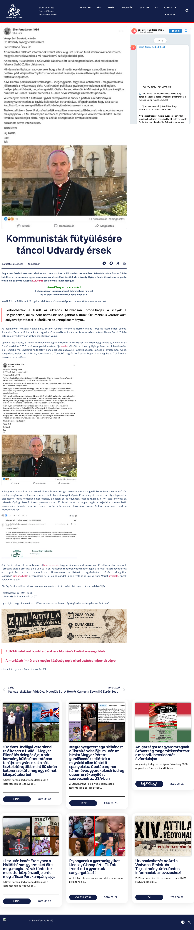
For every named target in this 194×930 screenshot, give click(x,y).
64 (156, 7)
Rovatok (168, 7)
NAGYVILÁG (127, 7)
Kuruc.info (37, 280)
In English (85, 7)
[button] (104, 263)
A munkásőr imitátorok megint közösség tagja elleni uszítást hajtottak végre (60, 661)
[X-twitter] (189, 922)
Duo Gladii (144, 7)
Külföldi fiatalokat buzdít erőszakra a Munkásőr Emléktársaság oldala (55, 651)
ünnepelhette (20, 576)
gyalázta (113, 576)
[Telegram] (183, 922)
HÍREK (99, 7)
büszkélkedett (51, 565)
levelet (64, 346)
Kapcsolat (170, 14)
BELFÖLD (112, 7)
